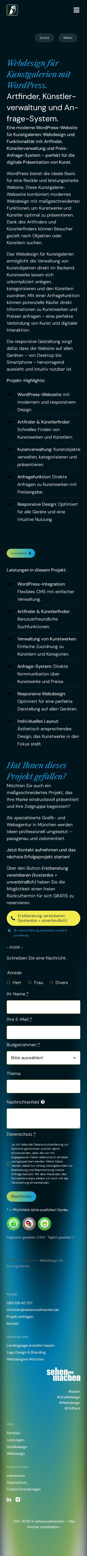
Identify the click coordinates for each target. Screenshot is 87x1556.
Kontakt (13, 1323)
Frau (38, 982)
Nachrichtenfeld (23, 1102)
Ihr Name (18, 994)
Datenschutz (21, 1134)
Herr (17, 982)
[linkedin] (9, 1499)
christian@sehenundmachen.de (33, 1309)
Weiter (67, 38)
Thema (14, 1073)
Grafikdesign (17, 1447)
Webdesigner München (25, 1359)
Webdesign (16, 1453)
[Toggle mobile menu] (77, 10)
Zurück (44, 38)
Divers (62, 982)
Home (12, 1260)
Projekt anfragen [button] (20, 1316)
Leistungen (16, 1440)
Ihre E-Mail (19, 1019)
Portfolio (28, 1260)
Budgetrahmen (23, 1045)
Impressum (16, 1475)
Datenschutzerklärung (48, 1144)
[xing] (18, 1499)
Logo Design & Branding (26, 1352)
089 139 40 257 (20, 1303)
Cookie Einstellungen (24, 1489)
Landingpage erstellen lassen (30, 1345)
